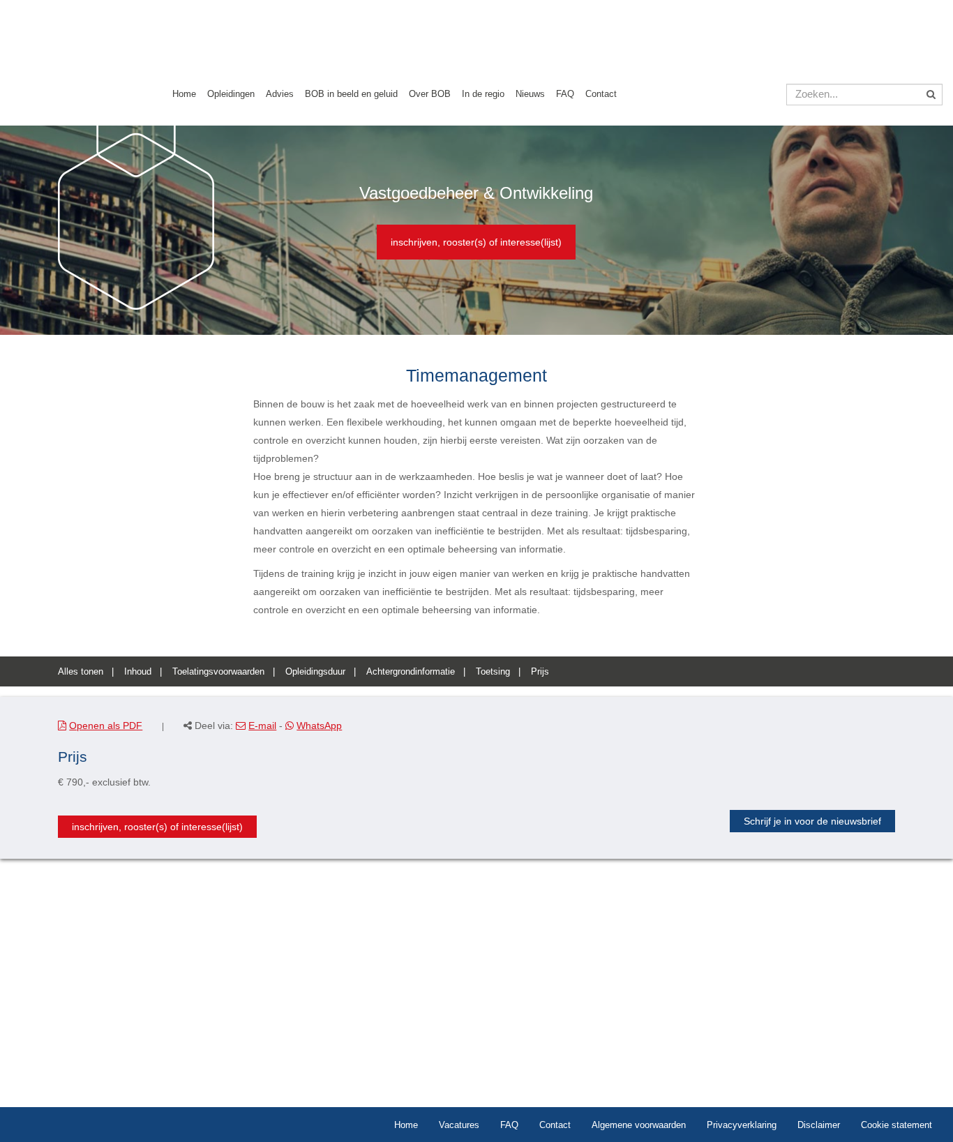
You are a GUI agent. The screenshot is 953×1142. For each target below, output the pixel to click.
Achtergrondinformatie (410, 671)
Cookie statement (896, 1125)
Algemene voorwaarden (639, 1125)
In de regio (483, 94)
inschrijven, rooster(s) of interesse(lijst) (476, 242)
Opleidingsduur (315, 671)
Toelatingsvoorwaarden (218, 671)
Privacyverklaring (741, 1125)
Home (184, 94)
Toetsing (493, 671)
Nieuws (530, 94)
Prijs (540, 671)
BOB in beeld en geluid (351, 94)
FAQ (565, 94)
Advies (280, 94)
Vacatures (459, 1125)
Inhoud (137, 671)
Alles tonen (80, 671)
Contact (601, 94)
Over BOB (430, 94)
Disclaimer (818, 1125)
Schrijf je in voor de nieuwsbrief (812, 821)
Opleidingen (231, 94)
